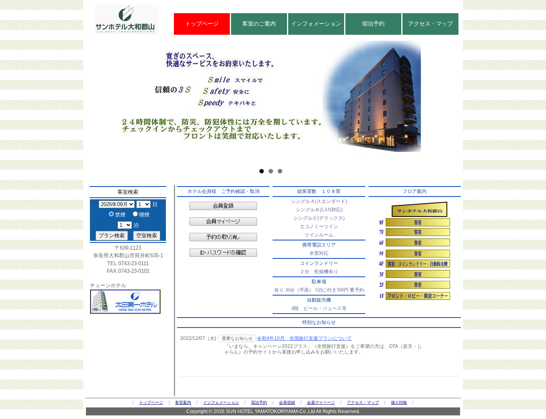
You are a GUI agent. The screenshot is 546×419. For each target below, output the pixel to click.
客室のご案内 (259, 24)
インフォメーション (316, 24)
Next (468, 97)
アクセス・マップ (430, 24)
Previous (74, 97)
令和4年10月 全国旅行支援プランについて (304, 338)
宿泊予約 (373, 24)
